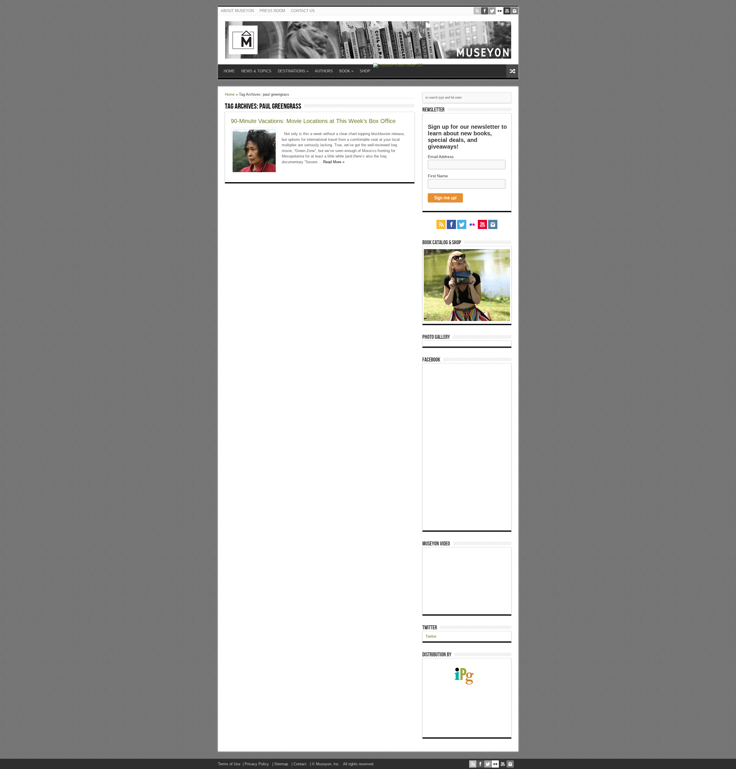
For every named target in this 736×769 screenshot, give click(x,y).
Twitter (429, 627)
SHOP (365, 71)
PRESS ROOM (272, 11)
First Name (438, 176)
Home (230, 94)
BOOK (346, 71)
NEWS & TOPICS (256, 71)
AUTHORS (324, 71)
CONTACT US (303, 11)
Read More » (333, 162)
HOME (229, 71)
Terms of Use (229, 764)
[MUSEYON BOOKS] (368, 54)
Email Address (441, 156)
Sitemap (281, 764)
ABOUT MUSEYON (237, 11)
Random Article (512, 71)
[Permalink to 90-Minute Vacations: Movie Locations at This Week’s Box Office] (254, 172)
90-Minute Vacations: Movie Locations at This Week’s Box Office (313, 121)
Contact (300, 764)
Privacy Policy (257, 764)
